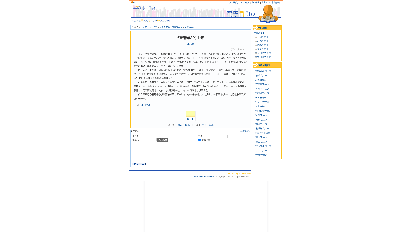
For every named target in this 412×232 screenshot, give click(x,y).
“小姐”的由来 (261, 115)
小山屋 (190, 44)
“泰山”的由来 (261, 141)
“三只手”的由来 (262, 84)
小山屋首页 (234, 2)
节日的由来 (263, 37)
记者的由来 (260, 106)
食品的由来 (263, 49)
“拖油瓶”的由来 (262, 128)
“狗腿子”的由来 (262, 89)
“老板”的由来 (261, 119)
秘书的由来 (260, 80)
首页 (145, 27)
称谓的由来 (189, 27)
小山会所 (245, 2)
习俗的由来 (263, 41)
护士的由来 (260, 97)
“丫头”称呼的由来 (263, 146)
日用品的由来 (264, 53)
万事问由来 (177, 27)
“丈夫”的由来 (261, 155)
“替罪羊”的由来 (262, 93)
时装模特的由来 (262, 133)
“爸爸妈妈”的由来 (263, 71)
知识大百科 (164, 27)
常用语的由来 (264, 57)
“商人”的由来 (183, 124)
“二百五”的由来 (262, 102)
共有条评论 (245, 131)
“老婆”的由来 (261, 124)
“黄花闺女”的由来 (263, 111)
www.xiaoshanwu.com (204, 176)
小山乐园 (276, 2)
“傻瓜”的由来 (207, 124)
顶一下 (190, 119)
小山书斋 (255, 2)
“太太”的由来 (261, 150)
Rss (135, 2)
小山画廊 (265, 2)
